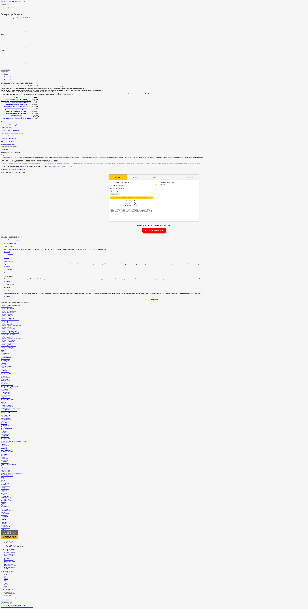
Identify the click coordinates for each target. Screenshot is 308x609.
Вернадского (4, 516)
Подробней (7, 252)
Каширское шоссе (9, 562)
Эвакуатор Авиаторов (7, 315)
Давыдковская (4, 520)
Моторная (3, 502)
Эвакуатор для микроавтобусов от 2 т (16, 108)
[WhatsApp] (11, 603)
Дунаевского (4, 435)
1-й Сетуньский (5, 492)
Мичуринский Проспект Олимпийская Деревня (14, 441)
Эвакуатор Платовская (7, 324)
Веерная (3, 503)
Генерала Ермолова (6, 373)
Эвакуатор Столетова (6, 307)
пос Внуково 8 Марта (6, 428)
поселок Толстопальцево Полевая (10, 386)
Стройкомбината (5, 528)
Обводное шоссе (5, 509)
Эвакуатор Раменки (6, 344)
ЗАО (5, 582)
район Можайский (6, 395)
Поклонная (4, 396)
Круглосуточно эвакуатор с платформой (12, 133)
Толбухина (3, 350)
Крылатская (4, 461)
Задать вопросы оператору (8, 144)
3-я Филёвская (5, 463)
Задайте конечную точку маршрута (164, 186)
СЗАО (5, 586)
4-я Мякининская (5, 398)
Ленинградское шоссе (10, 565)
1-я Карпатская (5, 360)
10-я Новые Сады (5, 418)
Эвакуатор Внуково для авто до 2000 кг (16, 99)
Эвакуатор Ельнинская (7, 317)
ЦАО (5, 574)
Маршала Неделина (6, 505)
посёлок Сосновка (6, 500)
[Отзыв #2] (10, 269)
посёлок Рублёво (5, 486)
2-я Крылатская (5, 389)
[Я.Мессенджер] (2, 603)
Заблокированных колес (117, 188)
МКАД (6, 568)
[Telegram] (8, 603)
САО (5, 576)
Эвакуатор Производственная (9, 322)
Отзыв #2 (6, 272)
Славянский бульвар (6, 405)
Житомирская (4, 379)
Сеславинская (4, 390)
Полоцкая (3, 403)
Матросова (4, 455)
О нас (17, 6)
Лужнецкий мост (5, 353)
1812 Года (3, 481)
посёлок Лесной (5, 372)
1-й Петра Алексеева (6, 494)
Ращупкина (4, 493)
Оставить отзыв (154, 299)
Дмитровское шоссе (9, 567)
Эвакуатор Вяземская (6, 337)
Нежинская (4, 369)
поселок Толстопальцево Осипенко (10, 374)
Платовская (4, 370)
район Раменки (5, 489)
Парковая (3, 523)
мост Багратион (5, 422)
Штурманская (4, 458)
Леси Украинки (5, 437)
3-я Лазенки (4, 376)
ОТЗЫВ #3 (7, 287)
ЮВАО (6, 579)
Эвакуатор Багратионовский (8, 311)
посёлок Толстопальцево (7, 399)
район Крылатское (6, 419)
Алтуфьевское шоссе (9, 554)
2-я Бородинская (5, 526)
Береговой (3, 484)
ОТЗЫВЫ (10, 7)
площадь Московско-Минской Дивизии (11, 473)
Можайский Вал (5, 470)
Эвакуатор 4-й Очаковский (8, 328)
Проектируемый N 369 (7, 510)
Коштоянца (4, 480)
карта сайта (21, 605)
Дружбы (3, 444)
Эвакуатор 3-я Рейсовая (7, 318)
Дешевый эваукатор (6, 127)
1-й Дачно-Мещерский (7, 406)
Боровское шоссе (5, 380)
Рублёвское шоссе (5, 442)
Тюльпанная (4, 414)
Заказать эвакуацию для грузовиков (16, 117)
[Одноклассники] (6, 603)
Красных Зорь (4, 367)
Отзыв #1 (6, 258)
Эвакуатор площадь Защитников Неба (11, 325)
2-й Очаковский (5, 479)
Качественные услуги (10, 243)
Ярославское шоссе (9, 564)
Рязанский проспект (9, 552)
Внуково (3, 487)
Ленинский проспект (9, 561)
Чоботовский (4, 383)
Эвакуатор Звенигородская (8, 335)
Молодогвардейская (6, 466)
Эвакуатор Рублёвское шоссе (9, 331)
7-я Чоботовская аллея (7, 451)
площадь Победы (5, 450)
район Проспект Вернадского (9, 388)
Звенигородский (5, 412)
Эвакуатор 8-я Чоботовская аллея (10, 320)
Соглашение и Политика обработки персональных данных (17, 607)
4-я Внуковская (5, 454)
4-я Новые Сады (5, 393)
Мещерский (4, 424)
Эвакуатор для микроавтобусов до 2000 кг (16, 106)
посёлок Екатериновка (7, 474)
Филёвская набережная (7, 385)
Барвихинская (4, 402)
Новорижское (7, 558)
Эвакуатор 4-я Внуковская (8, 308)
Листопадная (4, 468)
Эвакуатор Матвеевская (7, 312)
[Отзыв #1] (10, 254)
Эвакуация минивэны (16, 115)
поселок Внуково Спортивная (9, 411)
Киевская (3, 512)
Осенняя (3, 421)
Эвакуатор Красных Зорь (7, 347)
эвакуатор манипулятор (52, 166)
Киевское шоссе (5, 434)
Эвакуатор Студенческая (7, 341)
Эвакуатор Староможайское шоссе (10, 305)
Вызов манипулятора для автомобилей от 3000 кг (16, 118)
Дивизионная (4, 490)
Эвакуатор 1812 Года (6, 321)
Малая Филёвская (5, 377)
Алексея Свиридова (6, 357)
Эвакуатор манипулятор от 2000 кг (16, 113)
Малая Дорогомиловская (7, 427)
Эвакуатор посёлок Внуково (8, 340)
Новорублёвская (5, 361)
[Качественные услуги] (13, 239)
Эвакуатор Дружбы (6, 327)
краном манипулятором (46, 91)
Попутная (3, 382)
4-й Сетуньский (5, 506)
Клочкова (3, 432)
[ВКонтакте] (4, 603)
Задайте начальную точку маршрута (164, 182)
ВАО (5, 577)
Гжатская (3, 529)
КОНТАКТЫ (7, 10)
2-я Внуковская (5, 409)
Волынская (4, 431)
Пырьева (3, 354)
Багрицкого (4, 364)
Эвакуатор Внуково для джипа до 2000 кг (16, 102)
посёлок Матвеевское (6, 438)
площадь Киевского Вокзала (8, 464)
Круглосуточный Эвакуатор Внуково (11, 125)
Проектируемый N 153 (7, 348)
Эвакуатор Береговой (6, 314)
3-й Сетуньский (5, 356)
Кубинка (3, 351)
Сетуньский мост (5, 471)
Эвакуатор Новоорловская (8, 343)
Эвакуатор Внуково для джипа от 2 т (16, 104)
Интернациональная (6, 366)
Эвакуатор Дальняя (6, 309)
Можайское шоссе (6, 415)
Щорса (2, 467)
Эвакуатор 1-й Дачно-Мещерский (10, 333)
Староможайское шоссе (7, 507)
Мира (2, 429)
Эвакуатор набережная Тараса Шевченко (12, 338)
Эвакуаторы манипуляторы (8, 138)
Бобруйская (4, 448)
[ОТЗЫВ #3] (10, 284)
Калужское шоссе (8, 560)
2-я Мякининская (5, 392)
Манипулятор (8, 9)
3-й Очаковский (5, 513)
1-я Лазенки (4, 447)
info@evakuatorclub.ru (10, 545)
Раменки (3, 477)
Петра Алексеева (5, 359)
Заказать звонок (5, 69)
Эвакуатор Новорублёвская (8, 346)
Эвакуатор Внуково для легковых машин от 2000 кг (16, 101)
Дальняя (3, 457)
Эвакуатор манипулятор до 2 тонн (16, 111)
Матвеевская (4, 460)
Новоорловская (5, 416)
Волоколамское (8, 557)
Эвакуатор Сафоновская (7, 330)
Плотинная (4, 515)
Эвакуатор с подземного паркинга (10, 130)
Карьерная (3, 401)
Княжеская (4, 525)
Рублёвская (4, 522)
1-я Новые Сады (5, 499)
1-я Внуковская (5, 518)
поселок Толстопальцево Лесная (9, 453)
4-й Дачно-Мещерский (7, 476)
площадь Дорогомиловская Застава (10, 408)
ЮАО (5, 580)
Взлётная (3, 519)
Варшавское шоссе (9, 555)
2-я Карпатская (5, 496)
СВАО (5, 583)
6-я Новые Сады (5, 483)
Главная (18, 4)
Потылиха (3, 363)
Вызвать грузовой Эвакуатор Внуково (16, 109)
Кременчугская (5, 445)
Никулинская (4, 440)
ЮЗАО (6, 584)
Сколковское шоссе (6, 497)
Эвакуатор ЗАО (8, 77)
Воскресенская (5, 425)
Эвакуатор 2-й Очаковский (8, 334)
